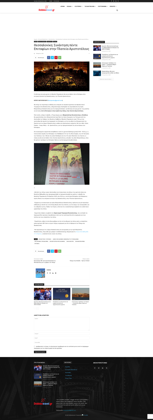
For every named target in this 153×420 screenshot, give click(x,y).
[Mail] (55, 272)
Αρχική (35, 39)
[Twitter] (118, 1)
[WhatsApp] (59, 57)
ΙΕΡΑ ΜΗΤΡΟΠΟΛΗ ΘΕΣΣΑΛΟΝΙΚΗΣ (57, 241)
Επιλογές (55, 41)
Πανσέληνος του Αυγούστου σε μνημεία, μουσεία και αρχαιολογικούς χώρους (60, 303)
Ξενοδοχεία (68, 375)
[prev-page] (35, 308)
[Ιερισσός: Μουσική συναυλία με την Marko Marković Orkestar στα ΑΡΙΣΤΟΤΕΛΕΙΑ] (42, 294)
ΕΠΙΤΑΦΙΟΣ (37, 243)
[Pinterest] (56, 57)
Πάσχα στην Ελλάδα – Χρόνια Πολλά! (79, 260)
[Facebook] (111, 1)
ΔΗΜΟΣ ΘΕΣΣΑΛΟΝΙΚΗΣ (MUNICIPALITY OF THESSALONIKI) (65, 239)
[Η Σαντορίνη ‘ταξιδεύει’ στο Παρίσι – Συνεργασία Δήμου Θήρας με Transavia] (80, 294)
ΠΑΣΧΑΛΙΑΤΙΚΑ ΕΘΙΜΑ (80, 241)
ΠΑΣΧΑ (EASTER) (70, 241)
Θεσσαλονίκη (52, 39)
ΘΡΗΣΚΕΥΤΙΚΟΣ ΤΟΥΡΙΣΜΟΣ (45, 239)
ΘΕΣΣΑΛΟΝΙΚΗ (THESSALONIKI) (41, 241)
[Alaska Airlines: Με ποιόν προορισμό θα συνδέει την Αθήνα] (97, 73)
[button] (117, 10)
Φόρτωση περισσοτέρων (105, 79)
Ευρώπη (67, 367)
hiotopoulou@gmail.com (55, 100)
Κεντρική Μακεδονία (42, 39)
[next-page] (37, 308)
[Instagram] (114, 1)
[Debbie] (40, 273)
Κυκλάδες (68, 372)
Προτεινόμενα (56, 299)
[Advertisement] (76, 25)
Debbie (49, 270)
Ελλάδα (35, 41)
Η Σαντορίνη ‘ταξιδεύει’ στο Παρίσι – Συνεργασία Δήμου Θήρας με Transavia (80, 303)
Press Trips (68, 378)
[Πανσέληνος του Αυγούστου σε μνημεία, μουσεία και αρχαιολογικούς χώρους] (61, 294)
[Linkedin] (116, 1)
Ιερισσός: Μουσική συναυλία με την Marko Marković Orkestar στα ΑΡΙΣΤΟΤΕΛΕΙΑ (42, 303)
